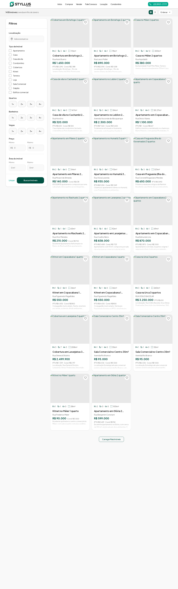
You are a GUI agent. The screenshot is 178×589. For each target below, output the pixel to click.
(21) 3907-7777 (160, 4)
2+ (22, 104)
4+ (40, 104)
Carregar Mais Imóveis (111, 439)
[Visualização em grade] (151, 12)
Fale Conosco (91, 4)
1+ (13, 104)
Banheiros (13, 111)
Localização (14, 33)
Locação (104, 4)
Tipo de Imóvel (15, 46)
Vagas (12, 125)
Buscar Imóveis (30, 180)
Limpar (12, 180)
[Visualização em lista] (155, 12)
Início (60, 4)
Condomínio (116, 4)
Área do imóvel (16, 158)
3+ (31, 104)
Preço (11, 138)
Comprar (69, 4)
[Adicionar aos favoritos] (85, 22)
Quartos (13, 98)
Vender (79, 4)
